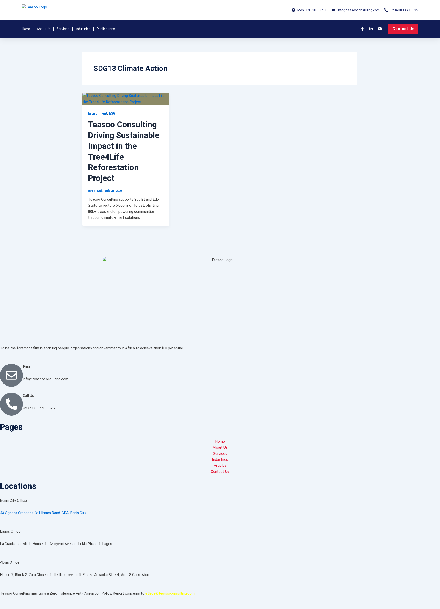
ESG (112, 113)
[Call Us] (11, 404)
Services (63, 29)
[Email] (11, 375)
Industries (83, 29)
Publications (106, 29)
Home (26, 29)
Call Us (28, 395)
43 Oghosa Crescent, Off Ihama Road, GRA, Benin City (43, 513)
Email (27, 367)
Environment (97, 113)
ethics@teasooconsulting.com (170, 593)
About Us (43, 29)
